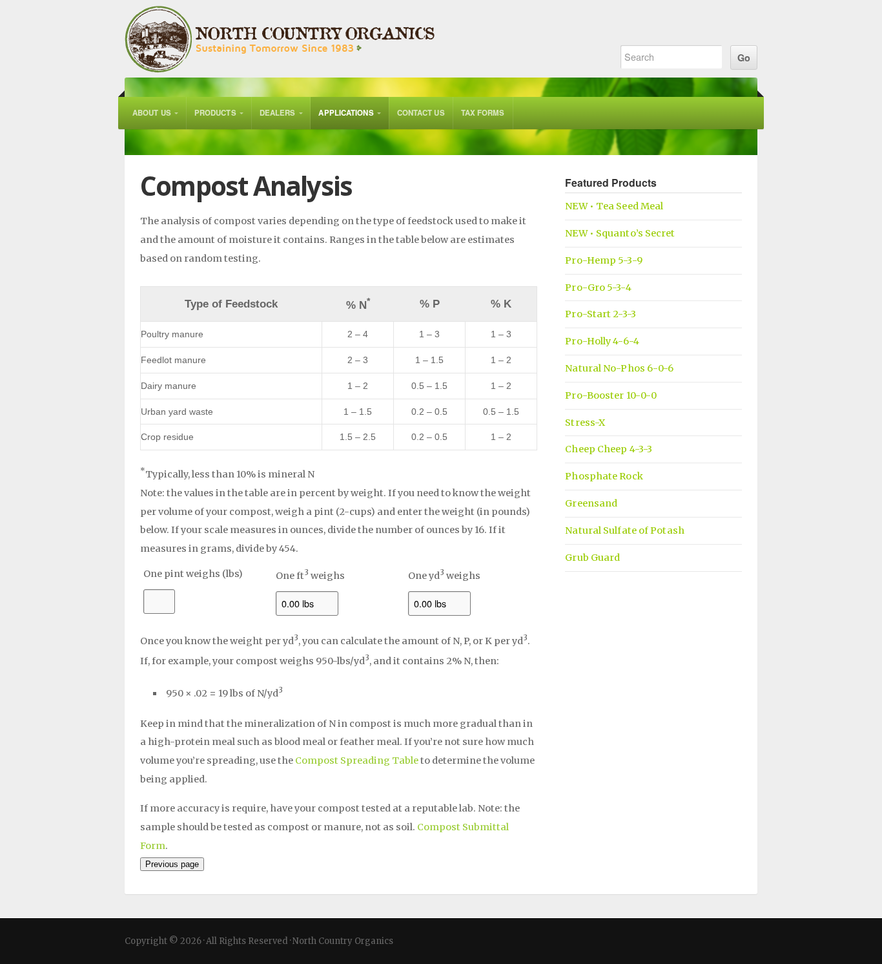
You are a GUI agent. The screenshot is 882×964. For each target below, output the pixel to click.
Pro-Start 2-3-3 (600, 314)
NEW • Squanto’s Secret (620, 233)
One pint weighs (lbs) (193, 574)
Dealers (278, 112)
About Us (151, 112)
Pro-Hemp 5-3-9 (603, 260)
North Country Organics (358, 39)
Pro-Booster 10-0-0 (611, 395)
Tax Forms (483, 112)
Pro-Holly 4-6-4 (602, 341)
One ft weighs (310, 576)
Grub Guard (592, 557)
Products (215, 112)
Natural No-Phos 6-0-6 (619, 368)
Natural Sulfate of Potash (624, 530)
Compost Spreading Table (356, 760)
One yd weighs (444, 576)
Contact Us (421, 112)
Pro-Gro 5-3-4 (598, 287)
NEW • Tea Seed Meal (614, 206)
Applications (345, 112)
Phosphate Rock (603, 476)
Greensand (591, 503)
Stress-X (585, 422)
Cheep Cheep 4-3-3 (608, 449)
